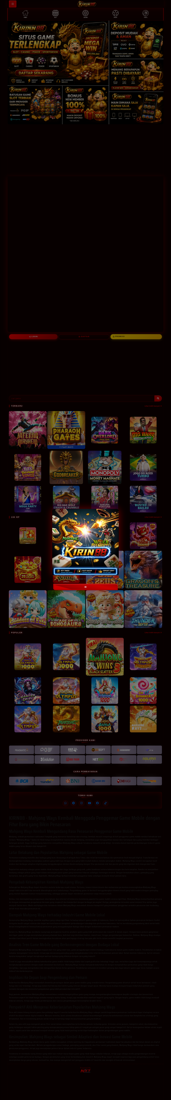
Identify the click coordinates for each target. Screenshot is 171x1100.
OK (85, 587)
